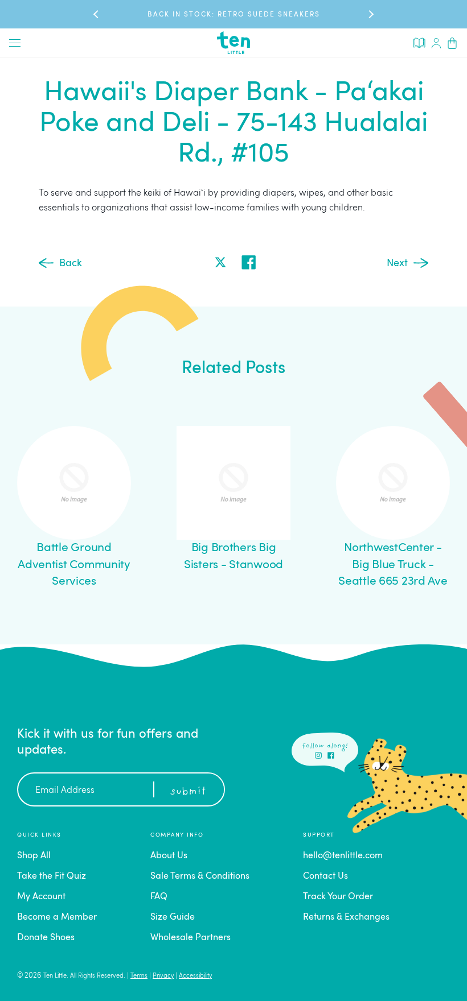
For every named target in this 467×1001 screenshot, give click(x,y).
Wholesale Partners (190, 937)
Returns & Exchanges (346, 917)
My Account (41, 896)
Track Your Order (338, 896)
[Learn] (419, 42)
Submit (188, 792)
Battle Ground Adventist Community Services (74, 565)
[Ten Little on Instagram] (318, 755)
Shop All (34, 856)
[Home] (233, 42)
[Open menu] (15, 42)
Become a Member (57, 917)
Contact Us (325, 876)
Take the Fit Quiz (51, 876)
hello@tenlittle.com (343, 856)
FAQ (158, 896)
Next (397, 263)
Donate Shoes (46, 937)
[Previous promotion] (97, 14)
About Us (168, 856)
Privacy (163, 976)
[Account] (436, 43)
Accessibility (195, 976)
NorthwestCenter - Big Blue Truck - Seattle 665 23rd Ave (393, 565)
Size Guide (172, 917)
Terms (139, 976)
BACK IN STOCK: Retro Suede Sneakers (234, 14)
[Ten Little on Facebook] (331, 755)
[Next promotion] (370, 14)
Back (70, 263)
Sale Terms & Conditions (199, 876)
